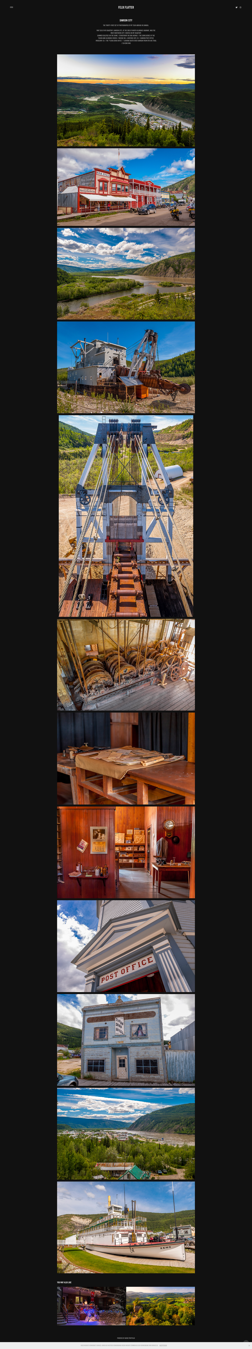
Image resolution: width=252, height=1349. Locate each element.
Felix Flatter (126, 7)
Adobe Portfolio (130, 1338)
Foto (11, 7)
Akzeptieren (163, 1345)
